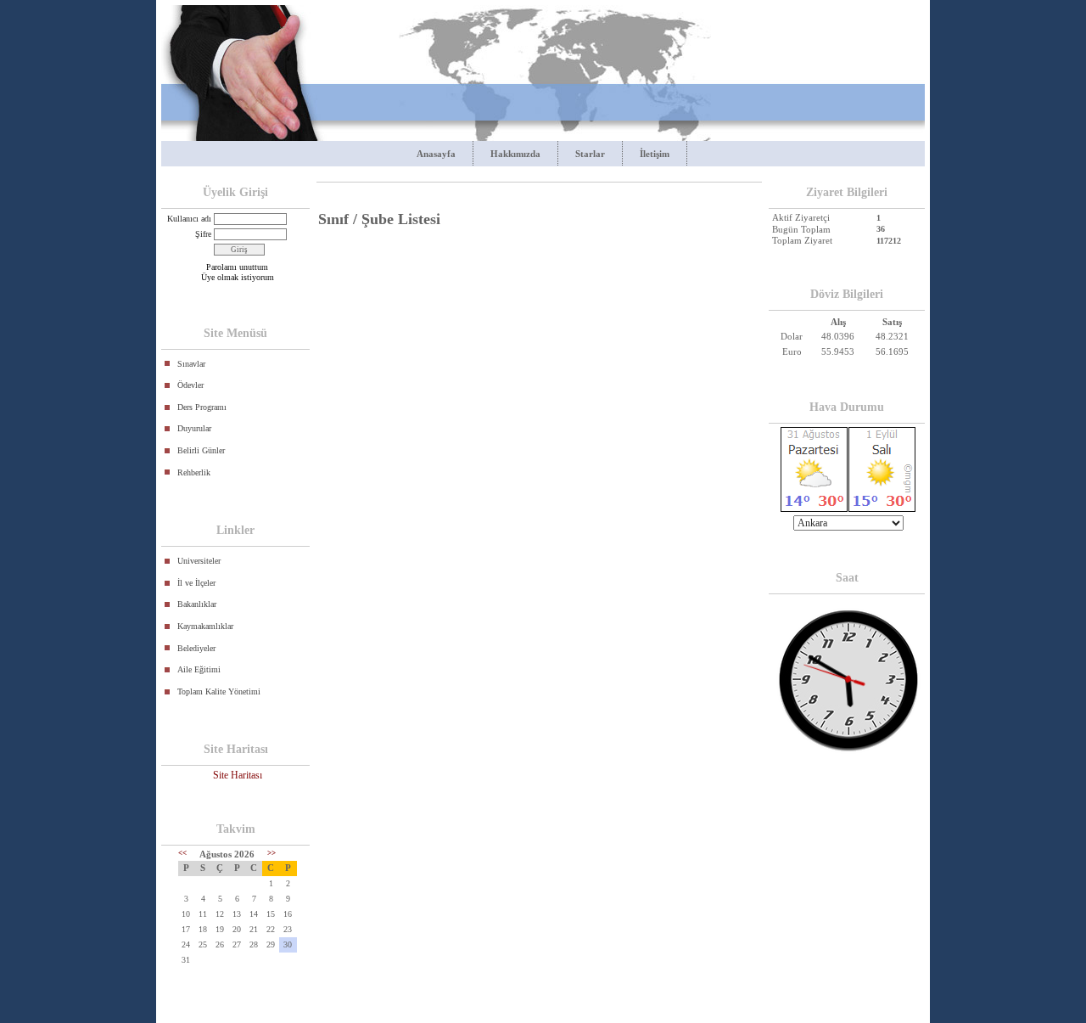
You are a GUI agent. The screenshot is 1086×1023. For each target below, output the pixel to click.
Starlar (590, 154)
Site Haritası (237, 775)
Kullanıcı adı (189, 218)
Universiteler (199, 560)
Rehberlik (193, 472)
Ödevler (190, 385)
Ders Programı (202, 407)
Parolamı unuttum (237, 267)
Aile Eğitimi (199, 669)
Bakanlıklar (196, 604)
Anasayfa (436, 154)
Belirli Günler (201, 450)
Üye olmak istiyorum (237, 277)
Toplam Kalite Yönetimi (218, 691)
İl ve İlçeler (196, 582)
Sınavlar (191, 363)
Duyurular (194, 428)
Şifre (203, 234)
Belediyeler (196, 648)
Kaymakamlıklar (205, 626)
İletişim (654, 154)
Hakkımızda (515, 154)
